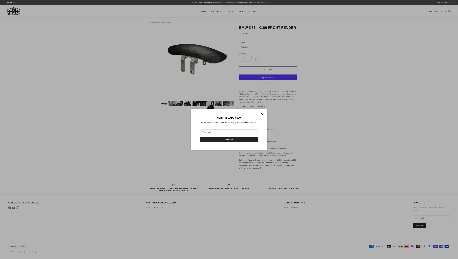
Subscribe (229, 140)
